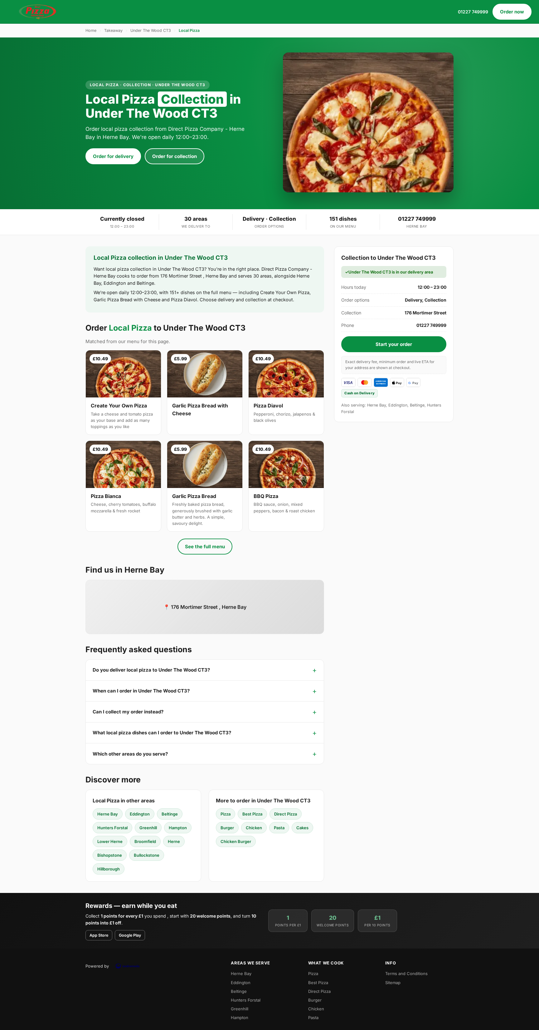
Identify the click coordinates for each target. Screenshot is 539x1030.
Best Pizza (252, 813)
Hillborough (108, 868)
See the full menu (205, 546)
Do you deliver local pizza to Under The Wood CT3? (151, 670)
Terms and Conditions (406, 973)
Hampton (178, 827)
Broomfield (145, 841)
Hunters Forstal (112, 827)
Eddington (140, 813)
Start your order (394, 344)
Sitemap (393, 982)
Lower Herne (110, 841)
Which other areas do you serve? (130, 754)
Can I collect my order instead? (128, 712)
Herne (174, 841)
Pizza (226, 813)
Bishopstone (109, 855)
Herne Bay (107, 813)
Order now (512, 12)
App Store (99, 935)
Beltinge (170, 813)
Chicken (254, 827)
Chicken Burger (236, 841)
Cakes (302, 827)
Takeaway (113, 30)
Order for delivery (113, 156)
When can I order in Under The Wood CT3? (141, 691)
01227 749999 (473, 11)
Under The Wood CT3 (150, 30)
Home (90, 30)
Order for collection (174, 156)
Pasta (279, 827)
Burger (227, 827)
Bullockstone (146, 855)
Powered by (97, 965)
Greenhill (148, 827)
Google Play (130, 935)
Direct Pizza (285, 813)
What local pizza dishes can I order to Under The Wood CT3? (162, 733)
